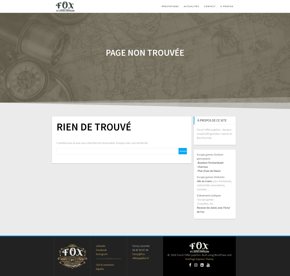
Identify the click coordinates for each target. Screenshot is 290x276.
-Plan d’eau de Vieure (209, 171)
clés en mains (204, 181)
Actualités (191, 6)
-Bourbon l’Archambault (210, 162)
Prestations (170, 6)
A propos (227, 6)
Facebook (101, 250)
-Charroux (202, 166)
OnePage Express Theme (199, 259)
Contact (210, 6)
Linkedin (100, 246)
